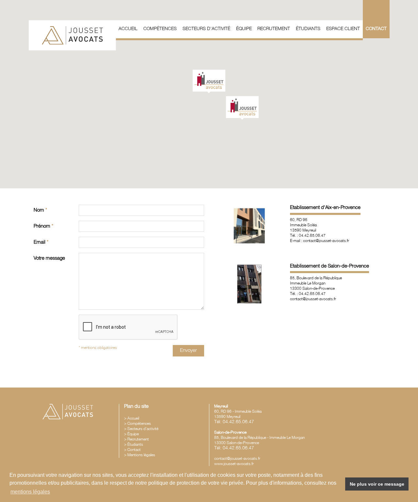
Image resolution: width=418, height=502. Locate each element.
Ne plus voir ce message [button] (377, 484)
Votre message (49, 258)
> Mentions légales (139, 455)
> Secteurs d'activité (141, 429)
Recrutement (273, 29)
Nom (40, 210)
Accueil (128, 29)
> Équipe (131, 434)
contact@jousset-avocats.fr (237, 458)
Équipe (244, 29)
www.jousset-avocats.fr (234, 464)
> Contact (132, 450)
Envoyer (188, 350)
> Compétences (137, 423)
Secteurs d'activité (206, 29)
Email (41, 242)
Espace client (343, 29)
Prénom (43, 226)
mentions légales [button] (30, 491)
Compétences (160, 29)
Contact (376, 29)
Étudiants (308, 29)
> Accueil (131, 418)
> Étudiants (133, 444)
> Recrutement (136, 439)
